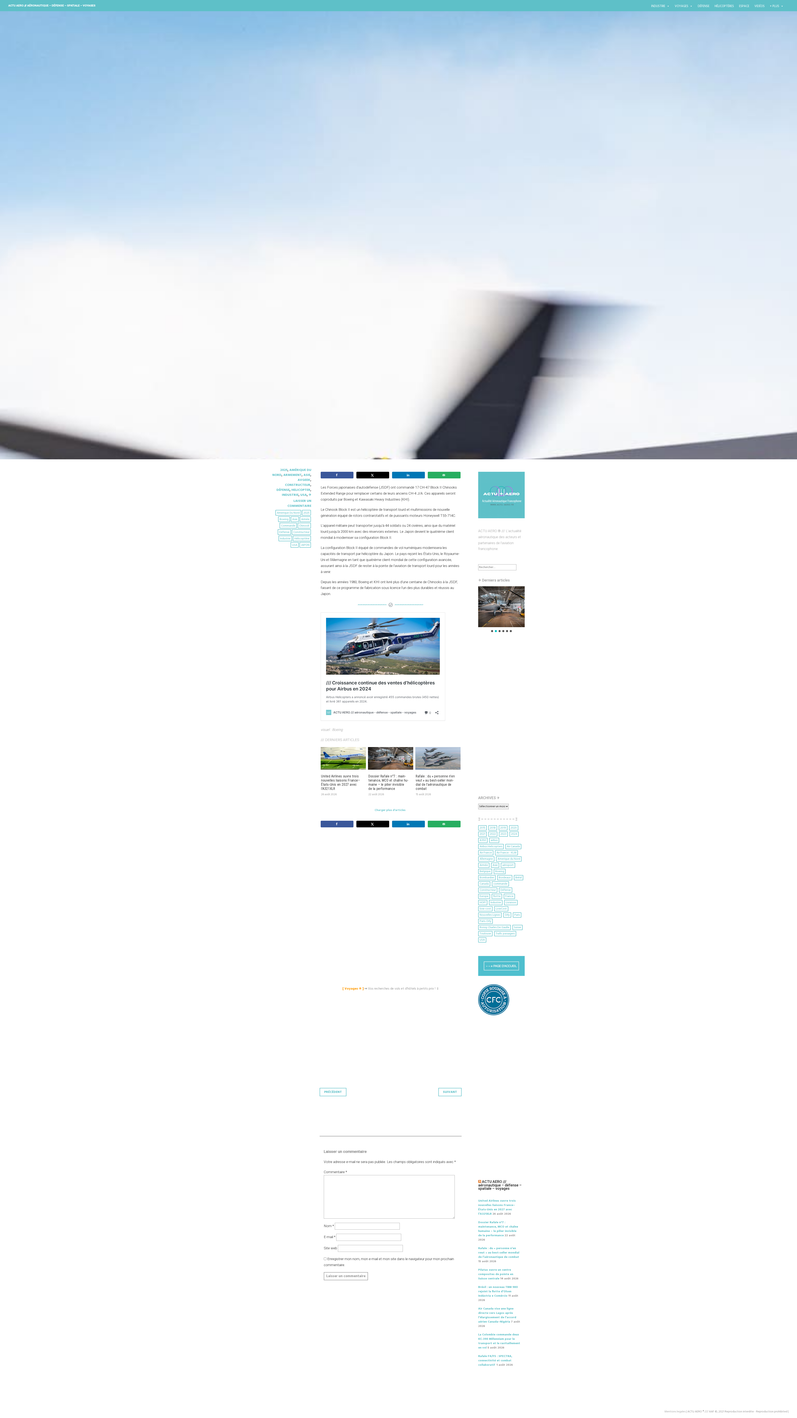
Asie (306, 475)
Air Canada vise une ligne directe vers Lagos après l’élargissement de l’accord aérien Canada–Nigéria (497, 1315)
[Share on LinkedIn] (408, 475)
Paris (517, 915)
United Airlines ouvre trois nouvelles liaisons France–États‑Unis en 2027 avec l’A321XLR (340, 782)
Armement (292, 475)
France (509, 896)
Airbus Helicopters (491, 846)
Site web (330, 1248)
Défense (703, 6)
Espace (744, 6)
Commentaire (335, 1172)
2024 (514, 834)
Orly (507, 915)
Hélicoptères (724, 6)
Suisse (517, 927)
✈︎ (310, 495)
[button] (501, 606)
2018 (493, 827)
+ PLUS (774, 6)
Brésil (518, 877)
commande (288, 525)
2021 (482, 834)
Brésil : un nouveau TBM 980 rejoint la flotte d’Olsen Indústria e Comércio (498, 1291)
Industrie (658, 6)
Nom (329, 1226)
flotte (497, 896)
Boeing (284, 519)
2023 (503, 834)
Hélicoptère (301, 538)
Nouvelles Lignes (490, 915)
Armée (305, 519)
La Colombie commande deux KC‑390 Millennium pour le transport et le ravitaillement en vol (499, 1341)
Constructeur (297, 485)
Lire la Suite (288, 278)
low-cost (485, 908)
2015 (482, 827)
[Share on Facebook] (337, 475)
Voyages (681, 6)
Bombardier (487, 877)
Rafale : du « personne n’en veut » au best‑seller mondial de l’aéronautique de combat (435, 782)
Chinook (304, 525)
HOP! (483, 902)
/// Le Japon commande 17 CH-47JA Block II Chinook (370, 254)
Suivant (450, 1092)
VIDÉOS (759, 6)
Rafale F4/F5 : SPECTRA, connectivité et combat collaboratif (495, 1360)
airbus (494, 840)
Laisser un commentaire (299, 503)
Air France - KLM (506, 852)
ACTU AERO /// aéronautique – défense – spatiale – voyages (51, 5)
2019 (503, 827)
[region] (501, 609)
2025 (283, 470)
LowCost (501, 908)
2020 (514, 827)
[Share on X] (372, 475)
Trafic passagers (505, 933)
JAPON (305, 545)
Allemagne (486, 859)
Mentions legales (675, 1411)
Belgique (485, 871)
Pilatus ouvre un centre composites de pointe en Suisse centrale (495, 1274)
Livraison (511, 902)
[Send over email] (444, 475)
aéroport (508, 865)
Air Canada (513, 846)
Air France (486, 852)
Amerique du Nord (288, 513)
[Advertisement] (392, 877)
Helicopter (300, 490)
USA (303, 495)
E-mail (329, 1237)
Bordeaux (505, 877)
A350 (483, 840)
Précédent (333, 1092)
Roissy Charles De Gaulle (494, 927)
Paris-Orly (485, 921)
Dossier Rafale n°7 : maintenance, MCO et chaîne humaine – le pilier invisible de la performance (388, 782)
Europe (484, 896)
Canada (484, 884)
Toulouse (485, 933)
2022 (493, 834)
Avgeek (304, 480)
